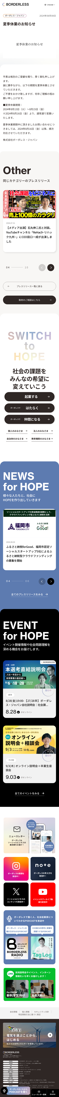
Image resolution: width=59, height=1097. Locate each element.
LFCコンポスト (29, 1061)
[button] (42, 267)
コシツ (20, 1078)
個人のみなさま (15, 430)
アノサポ (26, 1065)
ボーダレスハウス (23, 1069)
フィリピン (51, 1085)
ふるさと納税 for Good (36, 1063)
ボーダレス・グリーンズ (24, 1067)
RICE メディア (22, 1063)
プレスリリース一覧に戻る (29, 286)
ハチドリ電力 (36, 1061)
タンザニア (46, 1085)
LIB (28, 1082)
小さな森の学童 (27, 1071)
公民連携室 (21, 1075)
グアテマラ (34, 1085)
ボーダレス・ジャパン (14, 15)
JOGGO (25, 1082)
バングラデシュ (22, 1085)
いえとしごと (27, 1073)
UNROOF (21, 1073)
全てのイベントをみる (27, 793)
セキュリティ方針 (41, 1011)
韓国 (44, 1087)
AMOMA (21, 1082)
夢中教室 (21, 1071)
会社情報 (13, 1011)
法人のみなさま (40, 430)
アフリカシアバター (34, 1082)
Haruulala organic (43, 1082)
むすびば (39, 1069)
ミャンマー (29, 1085)
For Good (28, 1063)
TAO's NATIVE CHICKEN (24, 1083)
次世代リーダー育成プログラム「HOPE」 (38, 1080)
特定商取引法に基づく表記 (29, 1014)
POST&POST (22, 1061)
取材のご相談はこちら (29, 299)
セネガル (34, 1087)
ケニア (38, 1087)
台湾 (47, 1087)
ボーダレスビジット (32, 1069)
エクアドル (40, 1085)
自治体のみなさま (15, 438)
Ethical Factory (51, 1082)
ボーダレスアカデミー (24, 1080)
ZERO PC (21, 1065)
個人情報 (25, 1011)
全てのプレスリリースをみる (27, 594)
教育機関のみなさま (41, 438)
